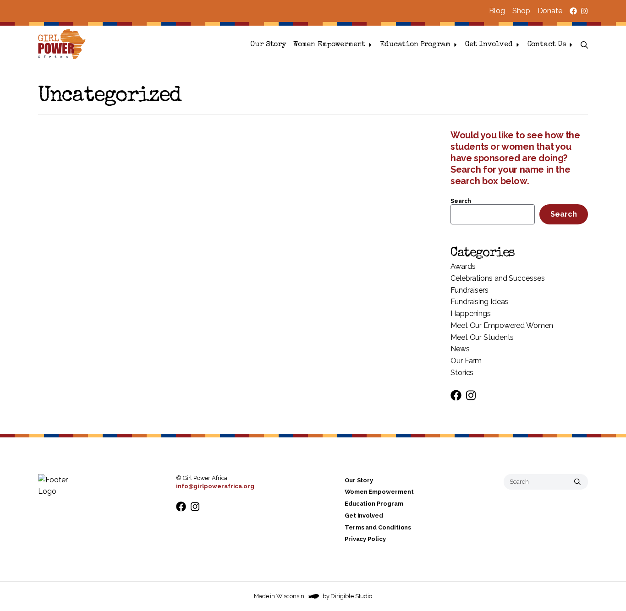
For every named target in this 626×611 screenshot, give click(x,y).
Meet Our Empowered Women (501, 325)
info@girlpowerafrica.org (215, 486)
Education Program (415, 45)
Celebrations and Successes (497, 278)
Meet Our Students (482, 337)
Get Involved (489, 45)
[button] (584, 45)
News (460, 348)
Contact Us (546, 45)
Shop (521, 10)
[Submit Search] (577, 481)
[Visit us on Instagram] (584, 11)
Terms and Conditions (378, 527)
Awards (462, 266)
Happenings (470, 313)
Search (460, 201)
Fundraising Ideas (479, 301)
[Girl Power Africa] (63, 45)
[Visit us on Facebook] (573, 11)
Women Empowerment (329, 45)
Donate (550, 10)
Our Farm (466, 360)
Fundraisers (469, 290)
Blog (497, 10)
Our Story (268, 45)
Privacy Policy (365, 538)
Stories (461, 372)
